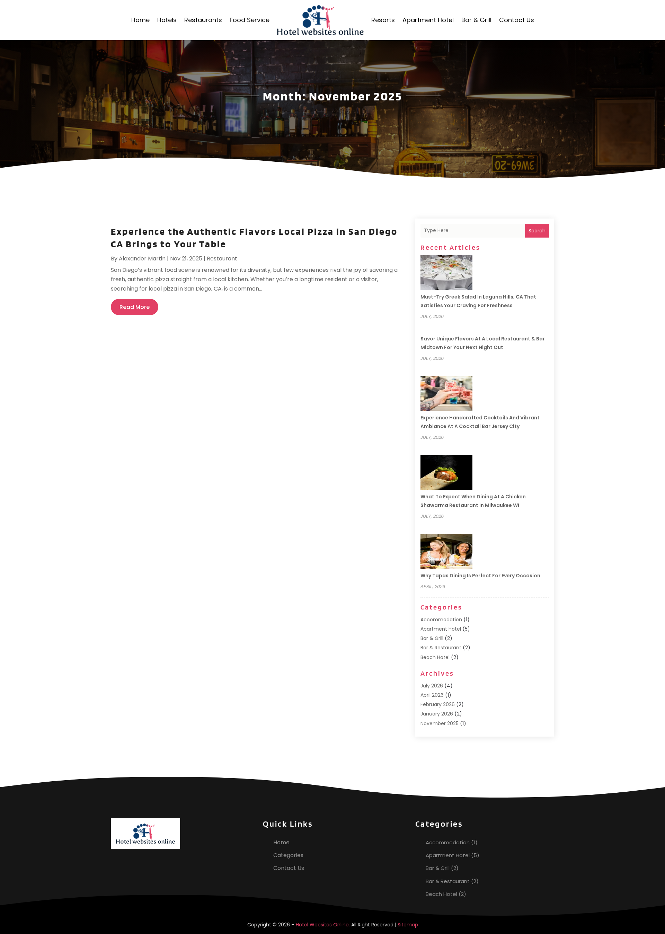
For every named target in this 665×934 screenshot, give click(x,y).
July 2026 (431, 685)
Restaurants (203, 20)
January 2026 (436, 713)
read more (134, 307)
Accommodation (441, 619)
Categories (288, 855)
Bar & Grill (476, 20)
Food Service (249, 20)
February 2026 (437, 704)
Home (140, 20)
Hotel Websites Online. (323, 924)
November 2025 (439, 723)
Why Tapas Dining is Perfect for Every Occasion (480, 575)
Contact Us (516, 20)
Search (537, 230)
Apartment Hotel (428, 20)
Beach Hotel (435, 657)
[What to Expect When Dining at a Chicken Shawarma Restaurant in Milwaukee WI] (446, 473)
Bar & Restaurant (440, 647)
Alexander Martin (142, 259)
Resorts (383, 20)
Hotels (167, 20)
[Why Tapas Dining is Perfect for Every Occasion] (446, 552)
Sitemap (408, 924)
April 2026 (432, 695)
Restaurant (222, 259)
